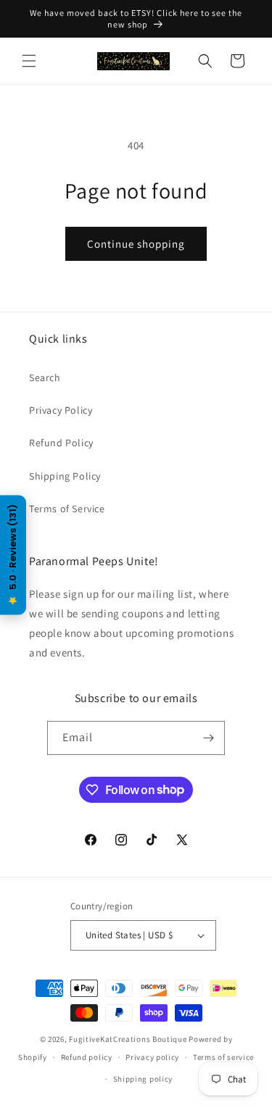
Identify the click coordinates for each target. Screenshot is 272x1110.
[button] (29, 61)
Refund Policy (61, 442)
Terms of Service (67, 508)
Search (45, 377)
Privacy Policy (60, 410)
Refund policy (86, 1057)
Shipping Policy (65, 476)
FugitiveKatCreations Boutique (127, 1039)
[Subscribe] (208, 738)
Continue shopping (136, 244)
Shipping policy (143, 1079)
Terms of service (223, 1057)
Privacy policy (152, 1057)
